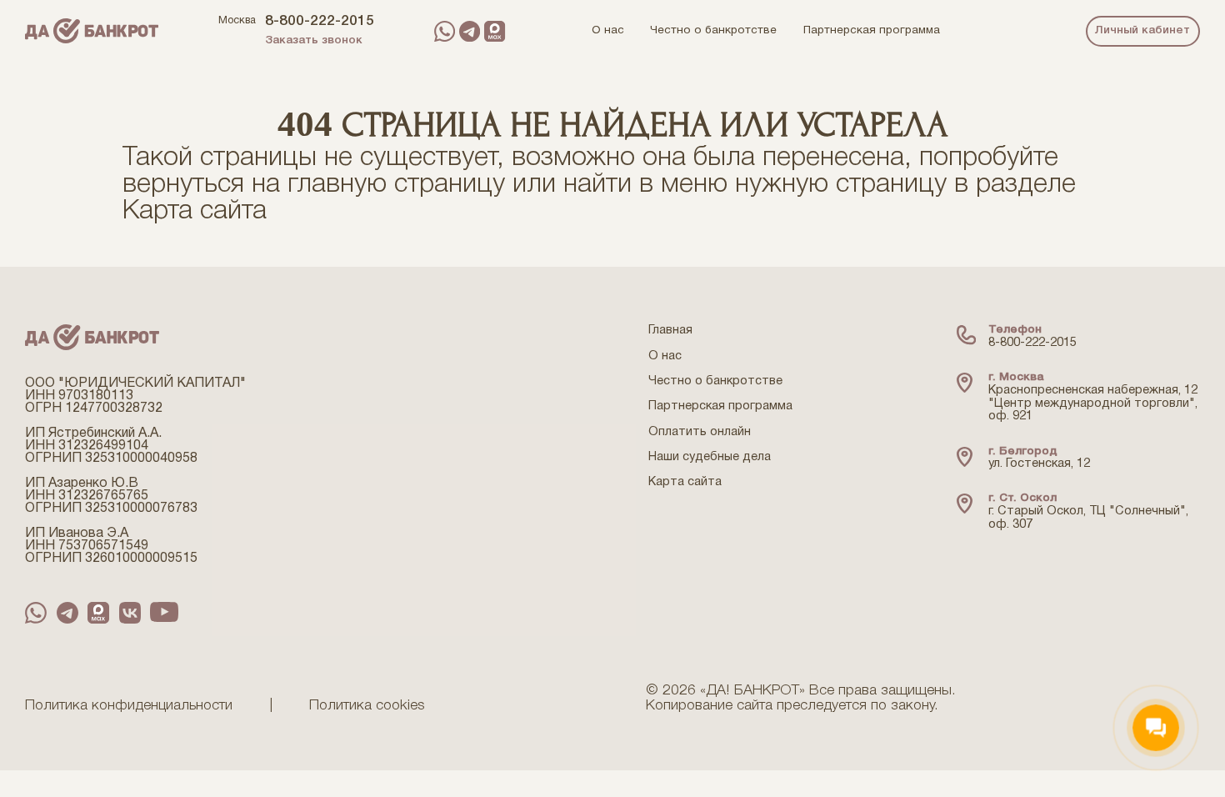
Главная (670, 330)
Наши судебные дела (709, 457)
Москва (237, 21)
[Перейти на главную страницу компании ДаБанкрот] (91, 30)
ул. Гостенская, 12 (1039, 464)
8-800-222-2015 (319, 21)
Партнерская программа (720, 406)
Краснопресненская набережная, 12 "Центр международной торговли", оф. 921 (1093, 403)
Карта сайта (194, 211)
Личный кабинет (1142, 30)
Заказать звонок (313, 40)
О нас (665, 356)
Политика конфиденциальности (128, 705)
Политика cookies (367, 705)
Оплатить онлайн (699, 432)
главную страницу (396, 185)
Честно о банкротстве (715, 381)
